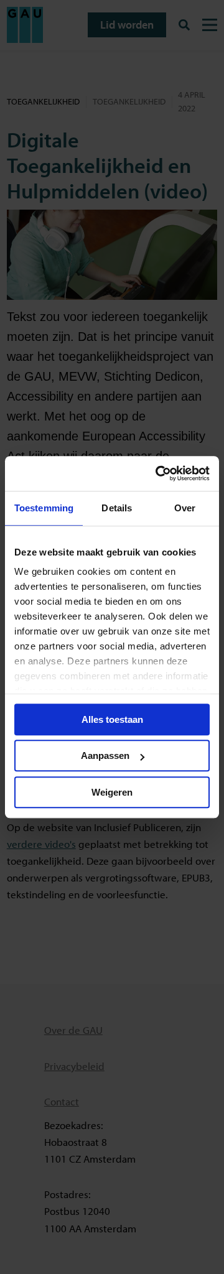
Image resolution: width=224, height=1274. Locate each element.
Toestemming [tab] (43, 508)
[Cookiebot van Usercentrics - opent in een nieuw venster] (158, 473)
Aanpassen (105, 755)
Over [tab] (184, 508)
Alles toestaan (112, 719)
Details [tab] (116, 508)
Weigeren (112, 792)
